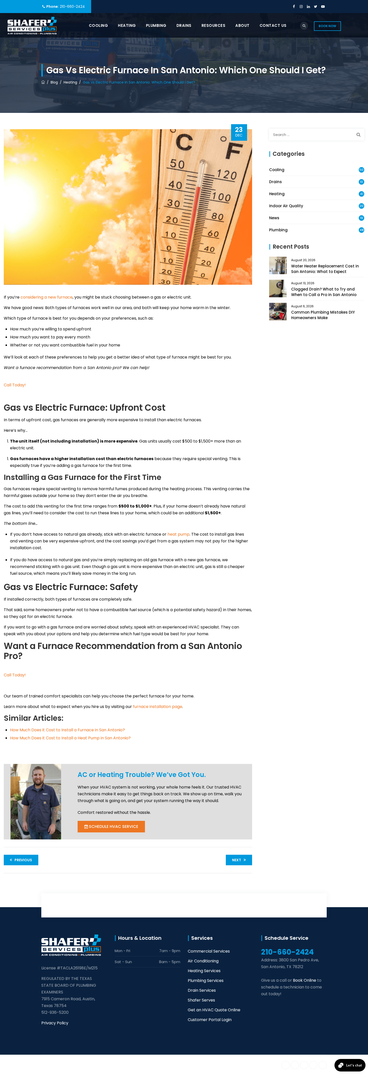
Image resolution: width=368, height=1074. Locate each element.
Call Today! (15, 385)
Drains (184, 25)
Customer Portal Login (210, 1020)
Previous (23, 860)
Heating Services (204, 971)
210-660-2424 (72, 6)
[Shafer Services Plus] (32, 25)
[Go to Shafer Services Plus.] (43, 82)
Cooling (98, 25)
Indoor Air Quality (286, 205)
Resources (214, 25)
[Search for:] (316, 134)
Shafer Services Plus (90, 1064)
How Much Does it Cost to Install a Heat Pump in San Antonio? (70, 738)
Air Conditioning (203, 961)
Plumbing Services (206, 980)
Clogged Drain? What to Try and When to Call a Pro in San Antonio (323, 292)
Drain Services (202, 990)
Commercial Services (209, 951)
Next (236, 860)
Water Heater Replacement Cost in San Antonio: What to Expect (325, 268)
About (242, 25)
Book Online (304, 980)
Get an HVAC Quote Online (214, 1010)
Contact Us (273, 25)
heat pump (178, 534)
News (274, 218)
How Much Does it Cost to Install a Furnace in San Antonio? (67, 730)
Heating (127, 25)
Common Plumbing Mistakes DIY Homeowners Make (323, 315)
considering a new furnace (47, 297)
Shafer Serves (201, 1000)
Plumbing (156, 25)
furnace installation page (157, 706)
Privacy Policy (54, 1023)
